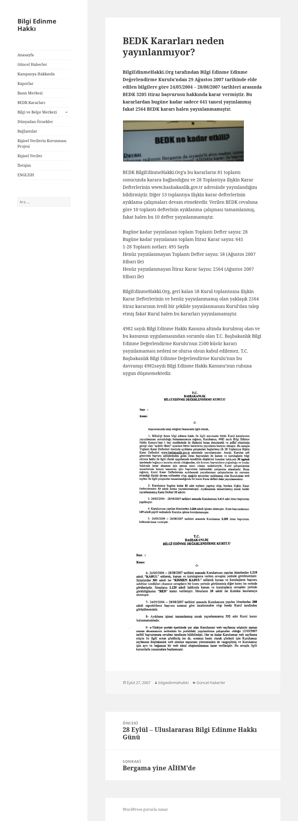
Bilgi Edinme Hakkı (36, 25)
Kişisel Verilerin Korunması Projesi (41, 143)
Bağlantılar (27, 131)
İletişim (24, 165)
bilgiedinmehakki (173, 682)
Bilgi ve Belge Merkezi (37, 112)
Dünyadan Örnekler (35, 121)
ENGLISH (25, 174)
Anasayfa (25, 54)
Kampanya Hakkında (36, 74)
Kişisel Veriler (29, 155)
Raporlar (25, 83)
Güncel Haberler (32, 64)
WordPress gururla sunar (145, 809)
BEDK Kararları (31, 102)
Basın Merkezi (30, 93)
